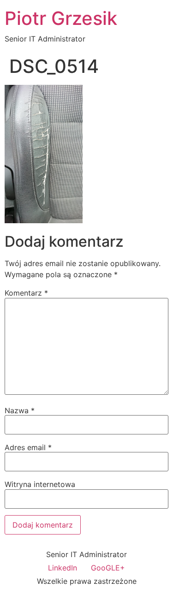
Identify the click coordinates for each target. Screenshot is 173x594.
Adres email (28, 447)
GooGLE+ (108, 567)
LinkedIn (62, 567)
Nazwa (20, 410)
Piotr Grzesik (61, 18)
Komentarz (26, 293)
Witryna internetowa (40, 484)
